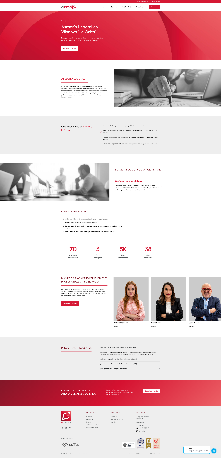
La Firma (89, 416)
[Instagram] (70, 428)
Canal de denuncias (92, 427)
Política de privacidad (141, 454)
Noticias (130, 7)
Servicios (114, 7)
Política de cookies (155, 454)
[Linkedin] (66, 428)
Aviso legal (130, 454)
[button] (113, 186)
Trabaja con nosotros (92, 425)
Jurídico (113, 422)
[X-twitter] (62, 428)
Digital (124, 7)
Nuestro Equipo (91, 419)
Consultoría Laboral (117, 419)
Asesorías (114, 416)
